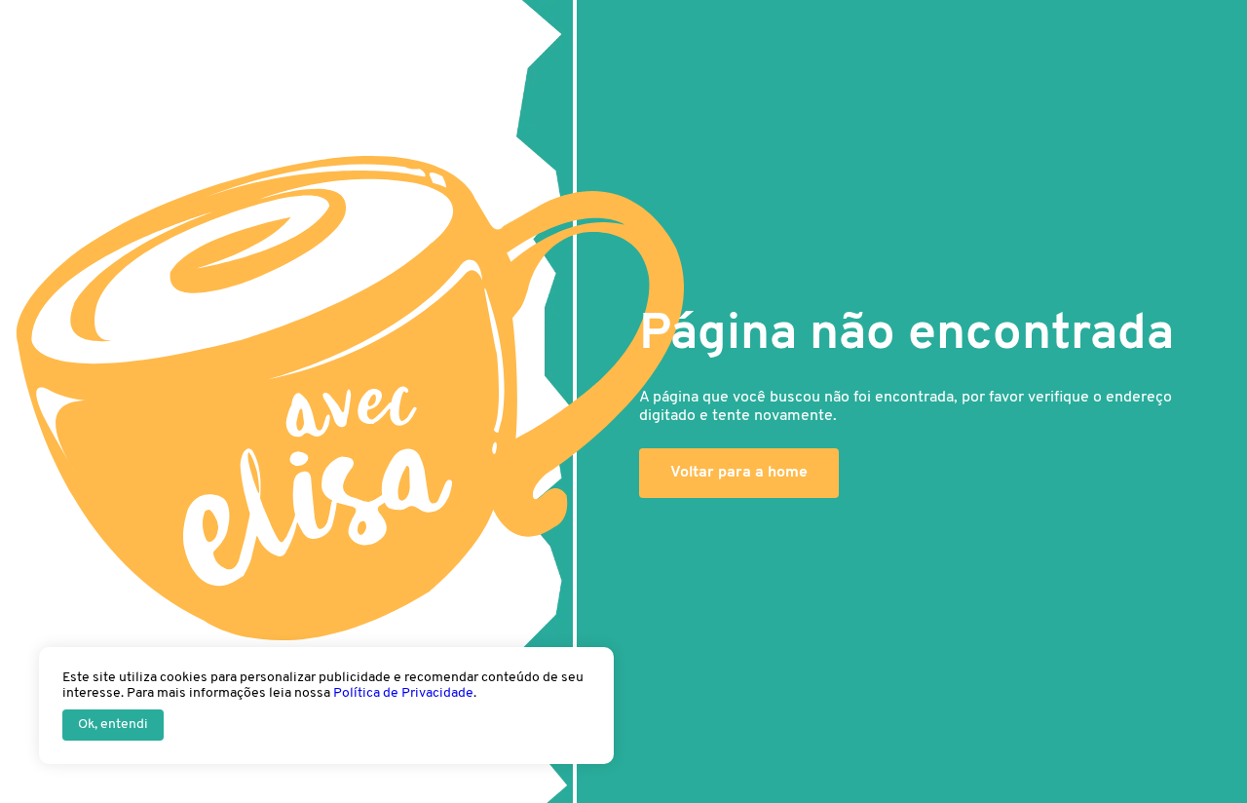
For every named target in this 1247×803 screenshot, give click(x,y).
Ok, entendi (113, 724)
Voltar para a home (739, 472)
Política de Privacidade (403, 693)
